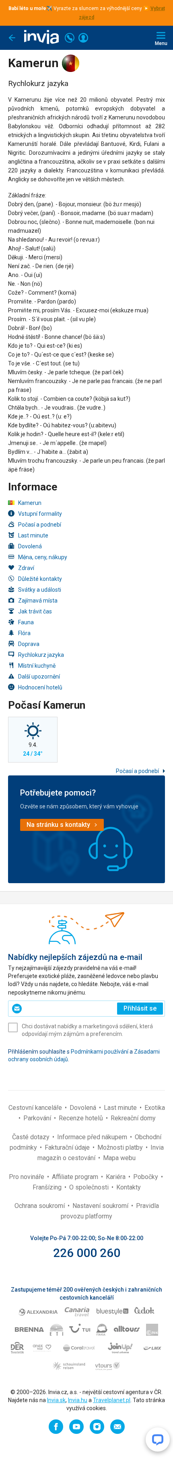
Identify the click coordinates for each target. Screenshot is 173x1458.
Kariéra (116, 1177)
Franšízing (48, 1187)
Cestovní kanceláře (36, 1107)
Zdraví (26, 568)
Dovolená (30, 546)
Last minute (33, 535)
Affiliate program (76, 1177)
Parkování (38, 1118)
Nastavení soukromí (101, 1206)
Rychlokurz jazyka (41, 655)
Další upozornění (39, 676)
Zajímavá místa (38, 600)
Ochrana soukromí (40, 1206)
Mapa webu (119, 1158)
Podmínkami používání (99, 1051)
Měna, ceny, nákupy (42, 557)
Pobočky (146, 1177)
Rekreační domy (133, 1118)
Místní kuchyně (37, 665)
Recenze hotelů (82, 1118)
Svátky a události (39, 589)
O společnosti (89, 1187)
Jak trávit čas (35, 611)
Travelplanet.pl (111, 1400)
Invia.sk (56, 1400)
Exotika (154, 1107)
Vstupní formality (40, 514)
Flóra (24, 633)
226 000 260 (86, 1253)
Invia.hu (77, 1400)
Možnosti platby (120, 1147)
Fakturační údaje (68, 1147)
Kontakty (128, 1187)
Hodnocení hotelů (40, 687)
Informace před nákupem (93, 1137)
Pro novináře (27, 1177)
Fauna (26, 622)
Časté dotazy (31, 1137)
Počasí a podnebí (39, 524)
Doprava (28, 644)
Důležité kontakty (40, 579)
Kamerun (29, 503)
